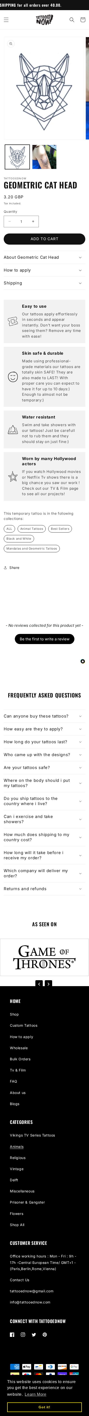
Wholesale (19, 1048)
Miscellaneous (22, 1191)
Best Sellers (60, 529)
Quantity (10, 211)
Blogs (15, 1104)
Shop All (17, 1225)
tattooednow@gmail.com (32, 1291)
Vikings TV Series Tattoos (32, 1135)
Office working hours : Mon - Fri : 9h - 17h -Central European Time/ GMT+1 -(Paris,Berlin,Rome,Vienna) (43, 1262)
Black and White (18, 538)
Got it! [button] (44, 1407)
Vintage (16, 1169)
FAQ (13, 1081)
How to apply (21, 1037)
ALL (9, 529)
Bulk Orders (20, 1059)
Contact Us (19, 1280)
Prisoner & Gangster (27, 1202)
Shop (14, 1014)
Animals (16, 1146)
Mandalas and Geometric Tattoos (31, 548)
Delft (14, 1180)
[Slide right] (48, 984)
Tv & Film (18, 1070)
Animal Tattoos (31, 529)
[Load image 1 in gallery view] (17, 157)
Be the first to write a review (44, 639)
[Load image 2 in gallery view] (44, 157)
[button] (6, 19)
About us (18, 1093)
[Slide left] (39, 984)
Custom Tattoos (23, 1025)
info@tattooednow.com (30, 1302)
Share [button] (14, 567)
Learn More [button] (35, 1394)
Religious (17, 1158)
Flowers (16, 1213)
